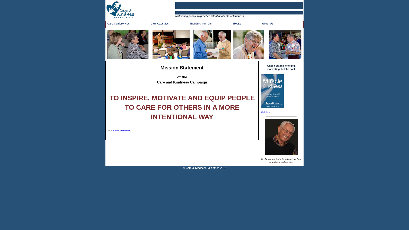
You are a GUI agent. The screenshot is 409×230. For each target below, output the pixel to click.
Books (237, 23)
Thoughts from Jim (201, 23)
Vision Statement (121, 130)
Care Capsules (160, 23)
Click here (266, 112)
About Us (267, 23)
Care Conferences (118, 23)
